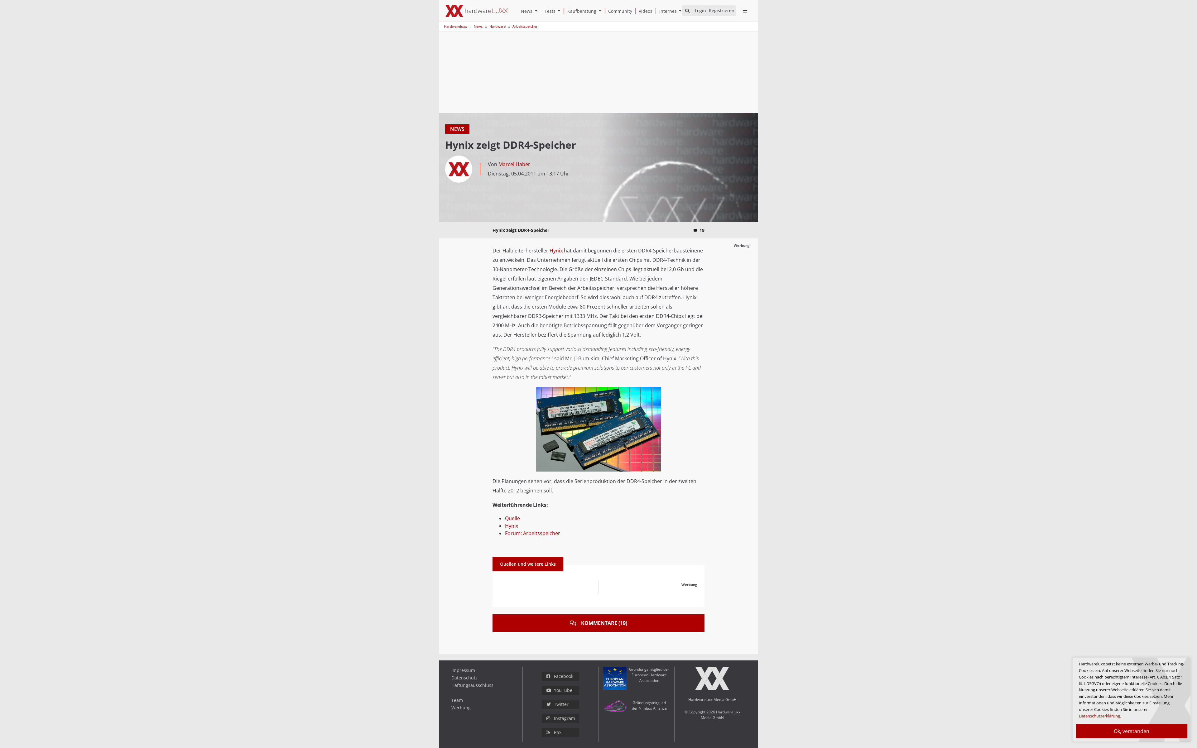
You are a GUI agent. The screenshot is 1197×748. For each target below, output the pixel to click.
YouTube (563, 690)
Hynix (556, 250)
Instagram (564, 718)
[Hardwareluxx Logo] (476, 11)
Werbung (461, 708)
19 (701, 230)
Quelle (512, 518)
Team (457, 700)
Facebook (563, 676)
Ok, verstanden (1131, 731)
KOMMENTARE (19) (604, 623)
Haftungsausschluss (472, 685)
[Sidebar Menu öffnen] (744, 10)
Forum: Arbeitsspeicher (532, 533)
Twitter (561, 704)
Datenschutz (464, 678)
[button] (537, 11)
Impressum (463, 670)
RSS (558, 732)
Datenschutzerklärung (1099, 716)
